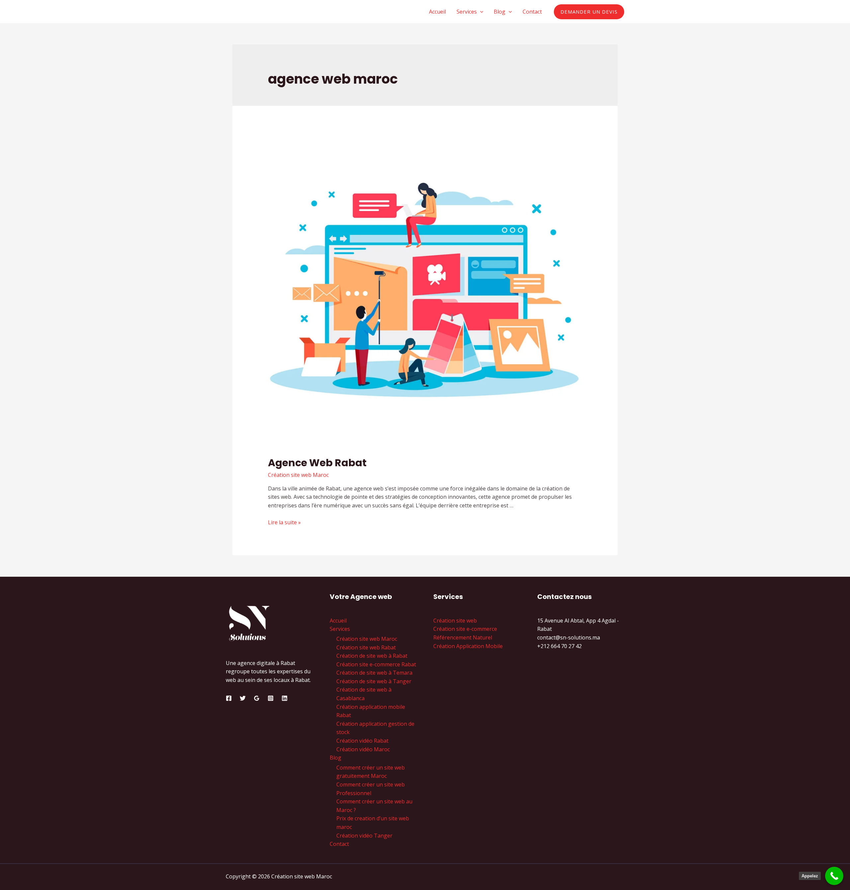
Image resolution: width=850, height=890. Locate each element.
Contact (532, 11)
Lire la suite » (284, 522)
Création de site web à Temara (374, 672)
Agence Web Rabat (317, 463)
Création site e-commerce (465, 628)
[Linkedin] (285, 698)
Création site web (455, 620)
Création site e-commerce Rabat (376, 664)
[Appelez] (834, 876)
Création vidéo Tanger (364, 835)
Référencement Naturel (462, 637)
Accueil (437, 11)
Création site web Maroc (298, 475)
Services (467, 11)
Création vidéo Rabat (362, 740)
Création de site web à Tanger (373, 681)
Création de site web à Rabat (371, 655)
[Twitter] (243, 698)
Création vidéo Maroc (363, 749)
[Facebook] (229, 698)
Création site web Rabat (366, 647)
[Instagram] (271, 698)
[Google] (257, 698)
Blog (499, 11)
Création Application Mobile (468, 646)
